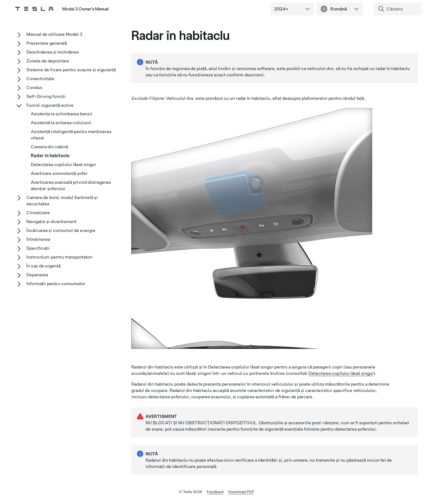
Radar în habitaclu (50, 155)
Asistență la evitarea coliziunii (61, 122)
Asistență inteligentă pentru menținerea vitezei (71, 134)
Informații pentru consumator (55, 283)
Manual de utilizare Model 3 (54, 34)
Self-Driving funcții (46, 96)
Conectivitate (40, 78)
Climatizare (38, 212)
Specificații (38, 248)
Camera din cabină (49, 146)
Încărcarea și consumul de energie (60, 230)
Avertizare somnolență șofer (59, 173)
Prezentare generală (46, 43)
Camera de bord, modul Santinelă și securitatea (62, 200)
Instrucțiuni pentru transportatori (59, 257)
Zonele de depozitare (47, 60)
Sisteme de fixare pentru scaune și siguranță (71, 69)
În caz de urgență (43, 265)
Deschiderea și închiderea (52, 51)
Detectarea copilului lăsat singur (341, 373)
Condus (34, 87)
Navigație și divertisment (51, 221)
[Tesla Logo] (34, 9)
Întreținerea (38, 239)
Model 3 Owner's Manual (85, 8)
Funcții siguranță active (50, 105)
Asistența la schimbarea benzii (61, 113)
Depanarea (37, 274)
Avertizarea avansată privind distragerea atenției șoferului (71, 185)
